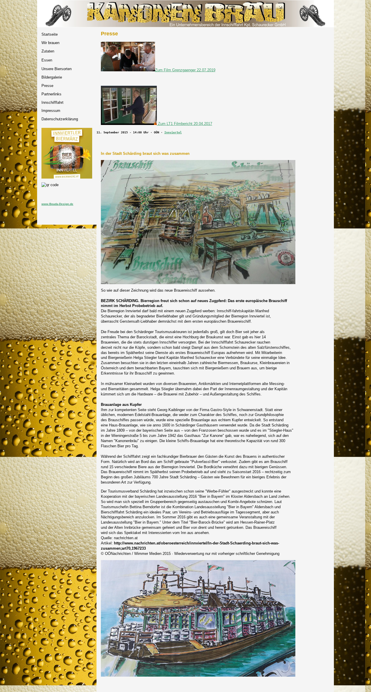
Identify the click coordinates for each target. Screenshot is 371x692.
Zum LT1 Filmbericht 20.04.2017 (184, 123)
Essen (46, 60)
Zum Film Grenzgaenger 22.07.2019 (185, 70)
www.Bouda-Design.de (57, 204)
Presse (47, 85)
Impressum (50, 110)
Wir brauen (50, 43)
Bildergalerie (51, 77)
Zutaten (47, 51)
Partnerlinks (51, 94)
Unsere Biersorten (56, 69)
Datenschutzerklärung (59, 119)
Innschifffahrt (52, 102)
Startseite (49, 34)
